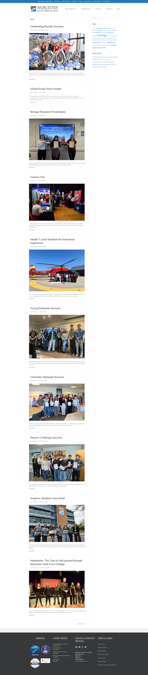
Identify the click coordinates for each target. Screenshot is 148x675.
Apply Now (74, 1)
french (104, 32)
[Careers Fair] (57, 202)
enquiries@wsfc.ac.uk (81, 661)
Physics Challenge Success (46, 437)
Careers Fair (37, 177)
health (97, 38)
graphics (94, 38)
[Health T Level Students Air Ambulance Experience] (57, 270)
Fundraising (109, 32)
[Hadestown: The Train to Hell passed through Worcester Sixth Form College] (57, 589)
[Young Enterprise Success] (57, 336)
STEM (115, 42)
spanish (105, 42)
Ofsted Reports (102, 651)
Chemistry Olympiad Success (47, 377)
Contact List (101, 644)
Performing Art (103, 39)
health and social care (103, 38)
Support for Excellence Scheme (99, 45)
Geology (101, 35)
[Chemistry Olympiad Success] (57, 402)
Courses (98, 9)
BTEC (111, 28)
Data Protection (106, 1)
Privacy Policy (101, 658)
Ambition (104, 28)
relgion (102, 42)
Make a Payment (102, 647)
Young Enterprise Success (45, 308)
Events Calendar (66, 1)
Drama (114, 30)
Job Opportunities (97, 1)
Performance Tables (103, 654)
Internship (111, 38)
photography (96, 42)
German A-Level (113, 35)
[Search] (116, 9)
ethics (101, 32)
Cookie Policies (102, 661)
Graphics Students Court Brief (47, 498)
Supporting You (85, 9)
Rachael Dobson (96, 59)
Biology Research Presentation (48, 111)
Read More (32, 79)
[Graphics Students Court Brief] (57, 523)
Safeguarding (87, 1)
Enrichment (96, 32)
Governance (57, 1)
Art (109, 28)
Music (98, 39)
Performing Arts (109, 39)
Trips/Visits (108, 45)
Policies (80, 1)
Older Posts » (81, 624)
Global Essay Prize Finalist (45, 88)
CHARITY (100, 30)
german (108, 35)
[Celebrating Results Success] (57, 51)
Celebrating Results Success (46, 26)
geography (94, 35)
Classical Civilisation (107, 30)
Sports (110, 42)
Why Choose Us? (70, 9)
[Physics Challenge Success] (57, 462)
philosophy (115, 39)
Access (94, 28)
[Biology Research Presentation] (57, 139)
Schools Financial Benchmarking (106, 665)
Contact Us (109, 9)
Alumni (99, 28)
